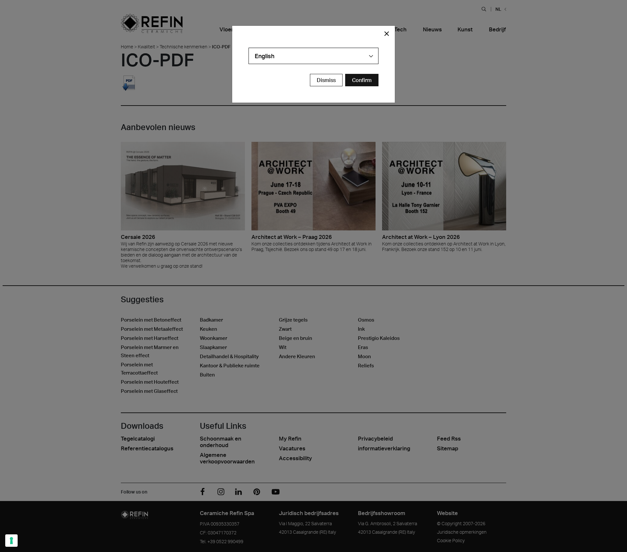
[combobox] (313, 56)
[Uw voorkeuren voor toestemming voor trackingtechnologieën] (11, 540)
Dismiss (326, 80)
